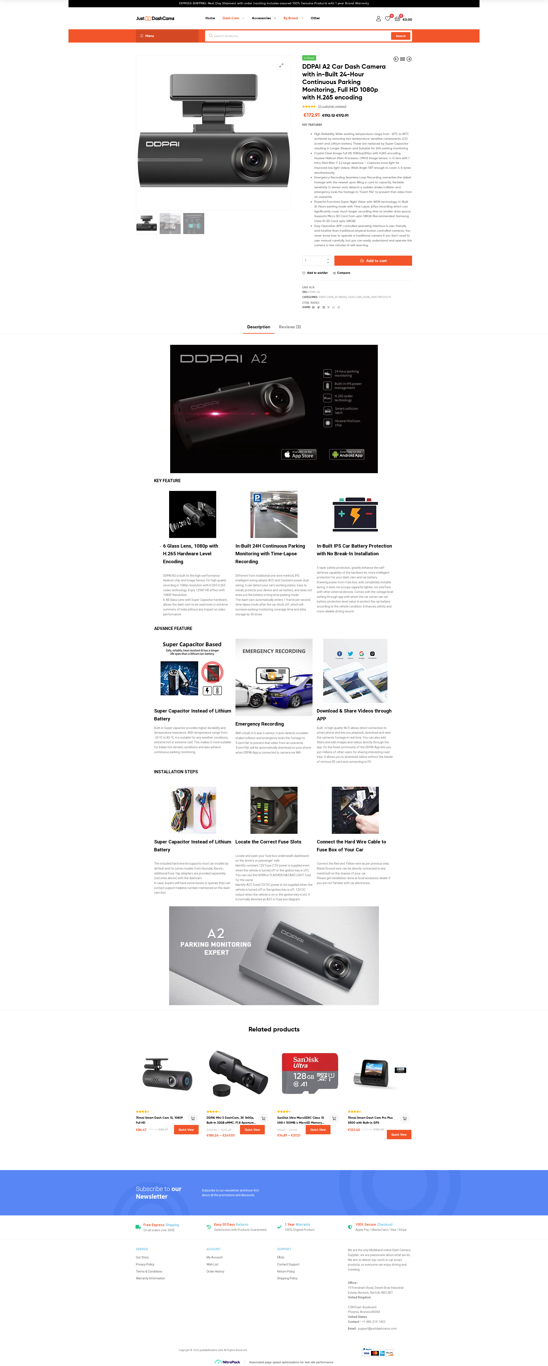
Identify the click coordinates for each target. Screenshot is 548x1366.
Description (258, 326)
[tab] (259, 328)
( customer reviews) (332, 106)
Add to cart (376, 260)
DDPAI (366, 297)
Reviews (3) (290, 326)
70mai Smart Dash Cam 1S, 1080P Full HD (159, 1120)
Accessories (261, 18)
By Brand (291, 18)
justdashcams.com (211, 1350)
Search (401, 36)
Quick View (186, 1130)
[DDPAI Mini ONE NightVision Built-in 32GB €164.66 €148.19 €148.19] (409, 59)
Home (210, 18)
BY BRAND (341, 297)
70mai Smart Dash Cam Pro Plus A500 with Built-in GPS (370, 1120)
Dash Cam (231, 18)
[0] (387, 18)
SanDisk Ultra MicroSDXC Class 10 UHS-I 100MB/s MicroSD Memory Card (300, 1120)
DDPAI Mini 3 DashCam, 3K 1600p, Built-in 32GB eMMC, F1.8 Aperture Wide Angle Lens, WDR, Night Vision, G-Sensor (232, 1120)
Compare (343, 273)
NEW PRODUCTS (381, 297)
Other (315, 18)
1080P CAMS (326, 297)
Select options (263, 1118)
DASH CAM (354, 297)
